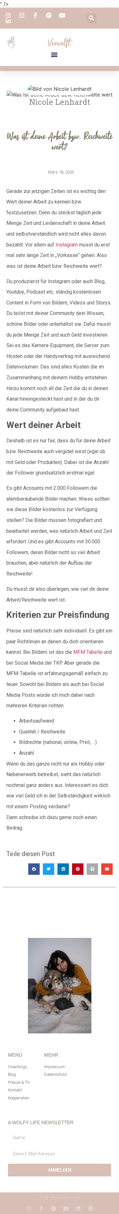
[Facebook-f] (41, 1208)
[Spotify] (53, 1208)
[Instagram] (28, 1208)
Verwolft (59, 43)
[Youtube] (65, 1208)
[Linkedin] (78, 1208)
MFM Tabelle (87, 652)
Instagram (67, 245)
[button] (91, 18)
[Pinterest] (90, 1208)
